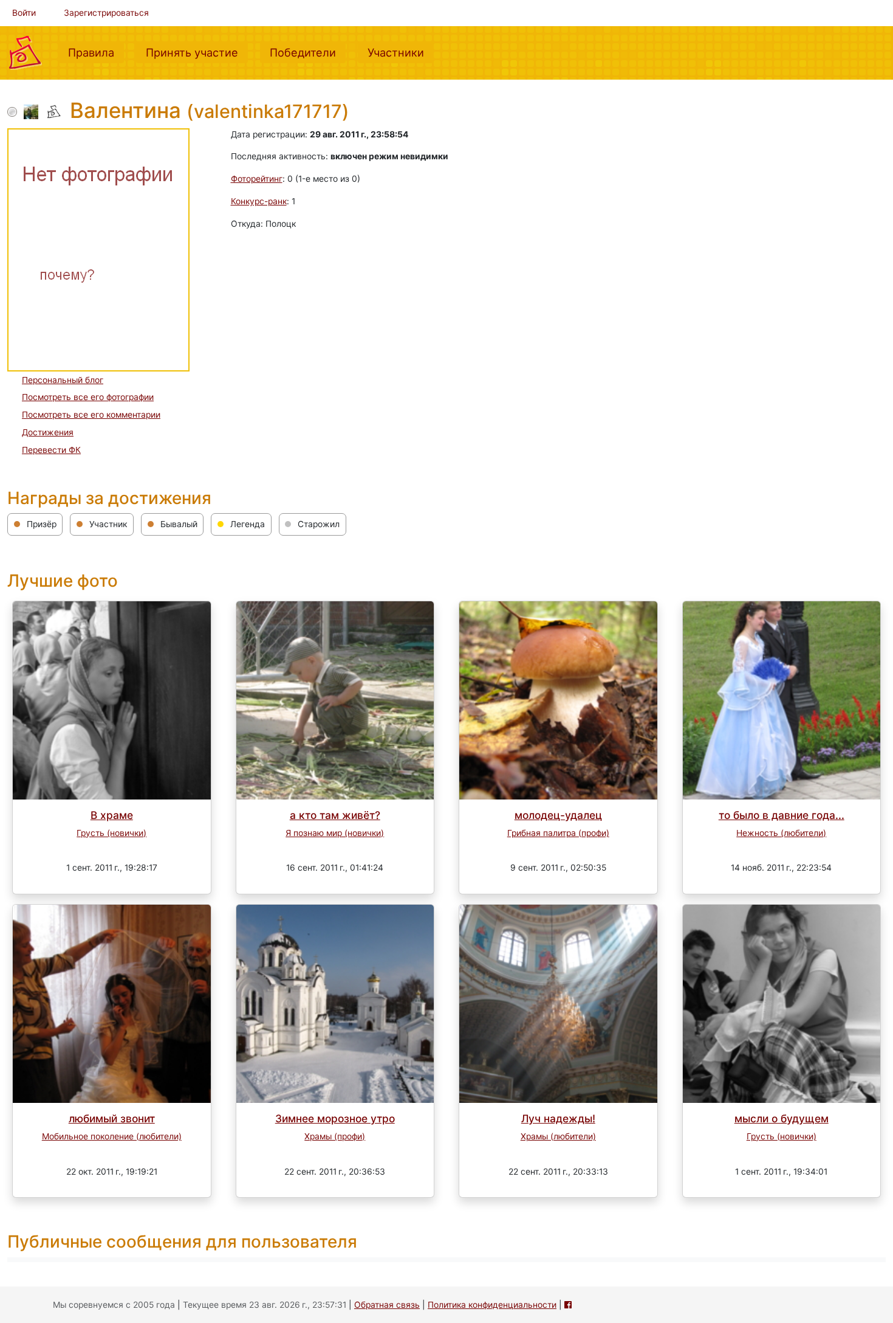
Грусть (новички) (111, 833)
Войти (24, 13)
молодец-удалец (558, 815)
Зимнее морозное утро (335, 1118)
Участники (401, 52)
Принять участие (197, 52)
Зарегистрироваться (106, 13)
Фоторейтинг (256, 179)
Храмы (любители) (558, 1136)
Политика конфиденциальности (492, 1305)
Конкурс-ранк (259, 201)
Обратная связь (387, 1305)
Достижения (48, 432)
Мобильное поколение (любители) (112, 1136)
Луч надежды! (558, 1118)
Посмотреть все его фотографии (88, 397)
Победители (308, 52)
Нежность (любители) (781, 833)
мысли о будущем (781, 1118)
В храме (112, 815)
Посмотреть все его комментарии (91, 415)
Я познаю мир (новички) (335, 833)
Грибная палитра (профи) (558, 833)
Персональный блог (62, 380)
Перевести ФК (51, 450)
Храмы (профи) (334, 1136)
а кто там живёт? (335, 815)
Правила (96, 52)
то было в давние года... (781, 815)
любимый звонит (112, 1118)
